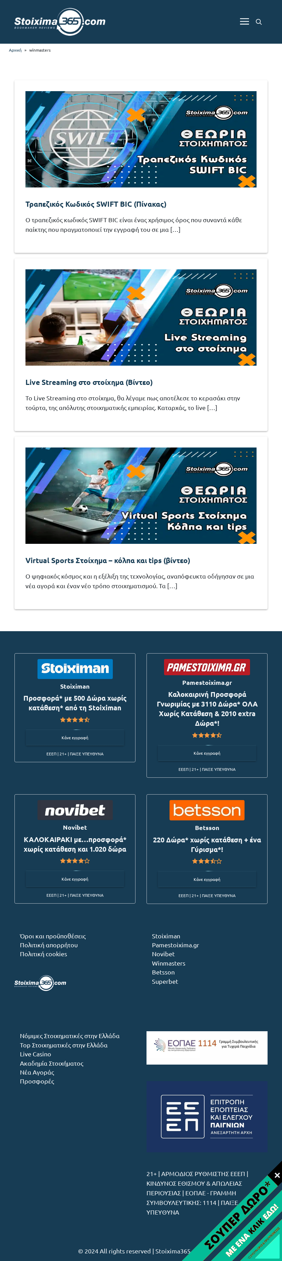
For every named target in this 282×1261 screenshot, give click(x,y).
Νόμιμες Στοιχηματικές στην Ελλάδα (70, 1035)
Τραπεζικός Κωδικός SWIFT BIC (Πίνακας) (95, 203)
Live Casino (35, 1053)
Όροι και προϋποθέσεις (53, 935)
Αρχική (15, 50)
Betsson (163, 972)
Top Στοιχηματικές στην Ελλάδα (64, 1044)
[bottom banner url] (231, 1210)
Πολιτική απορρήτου (49, 944)
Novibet (163, 953)
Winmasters (168, 963)
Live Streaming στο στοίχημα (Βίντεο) (89, 382)
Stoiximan (166, 935)
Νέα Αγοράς (37, 1072)
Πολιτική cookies (43, 953)
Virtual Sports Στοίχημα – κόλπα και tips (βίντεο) (107, 560)
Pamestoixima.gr (175, 944)
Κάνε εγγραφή (75, 737)
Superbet (165, 981)
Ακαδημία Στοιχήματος (51, 1063)
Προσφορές (37, 1081)
